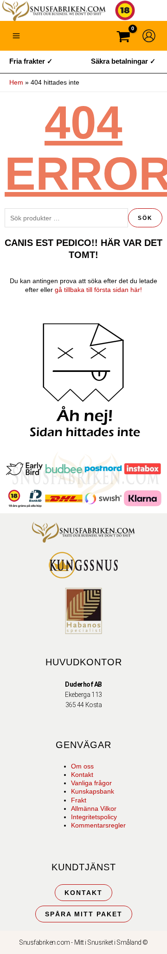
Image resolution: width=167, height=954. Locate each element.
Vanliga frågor (91, 783)
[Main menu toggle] (16, 36)
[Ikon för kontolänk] (149, 36)
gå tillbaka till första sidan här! (98, 289)
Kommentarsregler (98, 825)
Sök (145, 218)
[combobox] (66, 217)
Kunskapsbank (92, 791)
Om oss (82, 766)
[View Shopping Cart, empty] (123, 37)
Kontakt (82, 774)
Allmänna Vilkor (93, 808)
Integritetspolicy (94, 817)
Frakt (78, 800)
